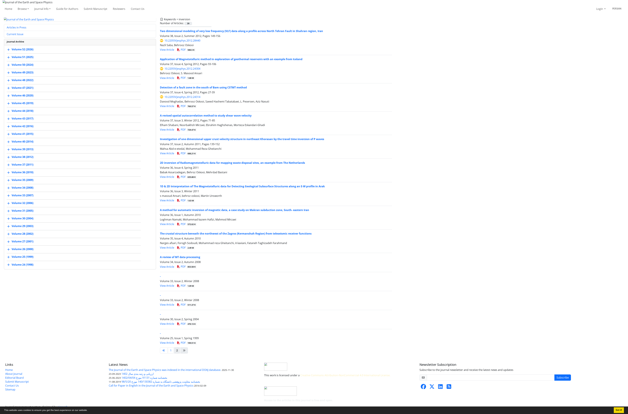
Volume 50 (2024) (22, 65)
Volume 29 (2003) (22, 226)
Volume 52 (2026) (22, 49)
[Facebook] (423, 387)
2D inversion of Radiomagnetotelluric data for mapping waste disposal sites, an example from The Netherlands (232, 163)
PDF (187, 49)
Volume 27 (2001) (22, 241)
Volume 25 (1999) (22, 257)
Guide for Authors (67, 9)
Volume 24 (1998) (22, 264)
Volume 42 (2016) (22, 126)
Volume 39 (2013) (22, 149)
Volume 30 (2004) (22, 218)
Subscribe (563, 377)
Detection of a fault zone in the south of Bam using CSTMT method (203, 87)
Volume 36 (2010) (22, 172)
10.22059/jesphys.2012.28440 (182, 40)
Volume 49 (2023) (22, 72)
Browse (22, 9)
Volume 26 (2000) (22, 249)
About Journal (13, 374)
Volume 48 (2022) (22, 80)
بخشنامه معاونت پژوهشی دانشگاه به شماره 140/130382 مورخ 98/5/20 (161, 381)
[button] (88, 410)
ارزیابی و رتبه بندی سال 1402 (138, 374)
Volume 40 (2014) (22, 142)
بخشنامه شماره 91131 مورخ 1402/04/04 (144, 378)
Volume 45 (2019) (22, 103)
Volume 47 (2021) (22, 88)
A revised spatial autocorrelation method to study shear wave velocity (206, 115)
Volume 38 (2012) (22, 157)
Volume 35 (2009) (22, 180)
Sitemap (10, 389)
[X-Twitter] (432, 387)
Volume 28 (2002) (22, 234)
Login (600, 9)
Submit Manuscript (95, 9)
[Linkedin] (440, 387)
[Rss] (449, 387)
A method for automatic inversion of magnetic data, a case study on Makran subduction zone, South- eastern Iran (234, 210)
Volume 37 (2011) (22, 165)
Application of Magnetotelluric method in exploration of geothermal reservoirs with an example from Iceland (231, 59)
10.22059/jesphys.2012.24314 (182, 97)
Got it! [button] (619, 410)
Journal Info (41, 9)
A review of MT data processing (180, 257)
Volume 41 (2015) (22, 134)
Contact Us (137, 9)
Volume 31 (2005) (22, 211)
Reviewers (119, 9)
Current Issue (15, 34)
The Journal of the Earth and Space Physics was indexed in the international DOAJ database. (165, 370)
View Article (167, 49)
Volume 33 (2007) (22, 195)
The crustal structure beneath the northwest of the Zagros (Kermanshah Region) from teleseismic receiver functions (236, 233)
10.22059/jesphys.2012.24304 (182, 68)
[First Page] (163, 350)
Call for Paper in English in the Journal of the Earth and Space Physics (151, 385)
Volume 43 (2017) (22, 118)
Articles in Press (16, 27)
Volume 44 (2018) (22, 111)
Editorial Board (14, 378)
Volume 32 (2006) (22, 203)
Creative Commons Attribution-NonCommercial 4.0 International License (345, 375)
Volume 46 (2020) (22, 95)
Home (8, 9)
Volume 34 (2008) (22, 188)
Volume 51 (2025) (22, 57)
